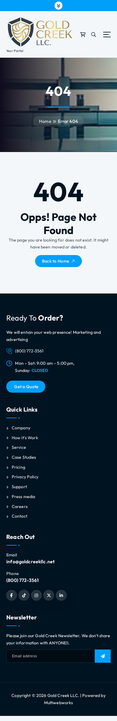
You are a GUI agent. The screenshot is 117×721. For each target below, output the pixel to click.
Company (21, 427)
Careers (20, 506)
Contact (19, 516)
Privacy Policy (25, 476)
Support (19, 486)
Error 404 (68, 121)
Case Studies (24, 457)
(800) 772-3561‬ (22, 580)
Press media (23, 496)
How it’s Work (25, 437)
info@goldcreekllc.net (30, 561)
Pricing (18, 467)
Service (19, 447)
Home (45, 121)
